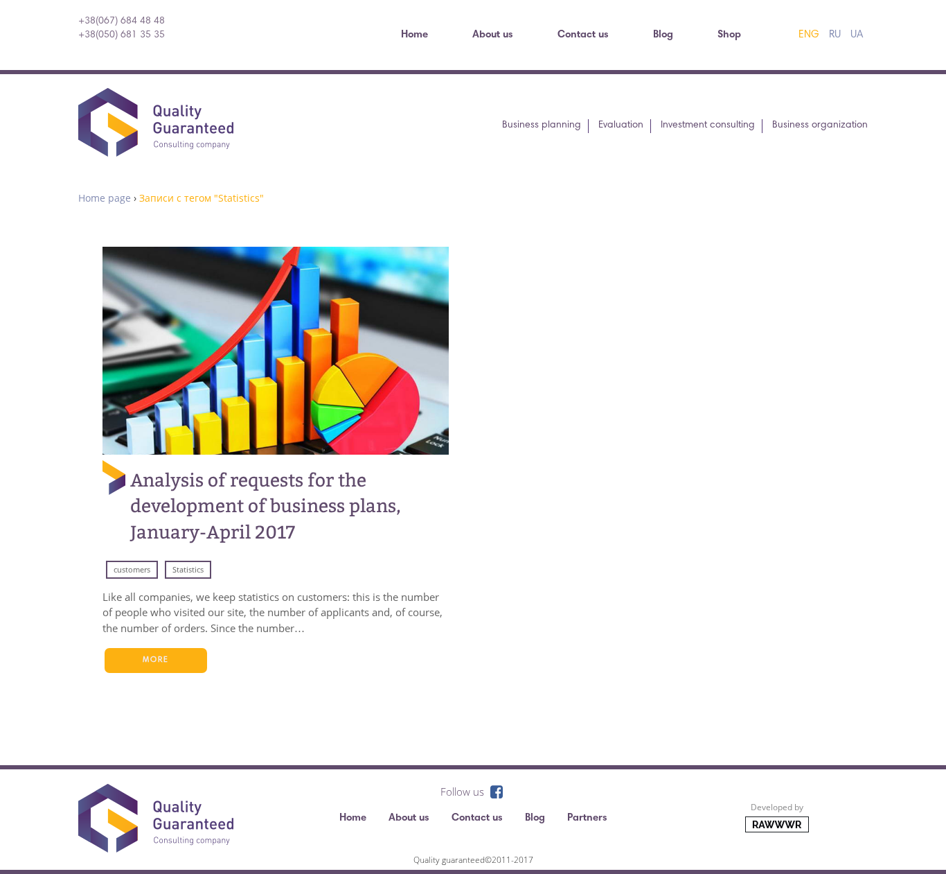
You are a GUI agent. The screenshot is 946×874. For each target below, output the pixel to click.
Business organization (820, 125)
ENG (808, 35)
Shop (729, 35)
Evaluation (620, 125)
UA (856, 35)
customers (132, 569)
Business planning (541, 125)
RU (835, 35)
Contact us (583, 35)
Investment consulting (708, 125)
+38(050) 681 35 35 (121, 35)
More (156, 660)
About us (492, 35)
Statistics (188, 569)
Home (414, 35)
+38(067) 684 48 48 (121, 21)
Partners (587, 818)
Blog (663, 35)
